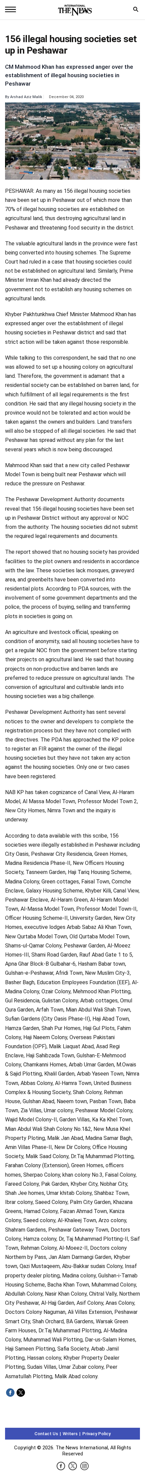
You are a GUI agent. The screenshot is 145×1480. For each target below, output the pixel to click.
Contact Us (46, 1433)
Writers (70, 1433)
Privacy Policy (96, 1433)
